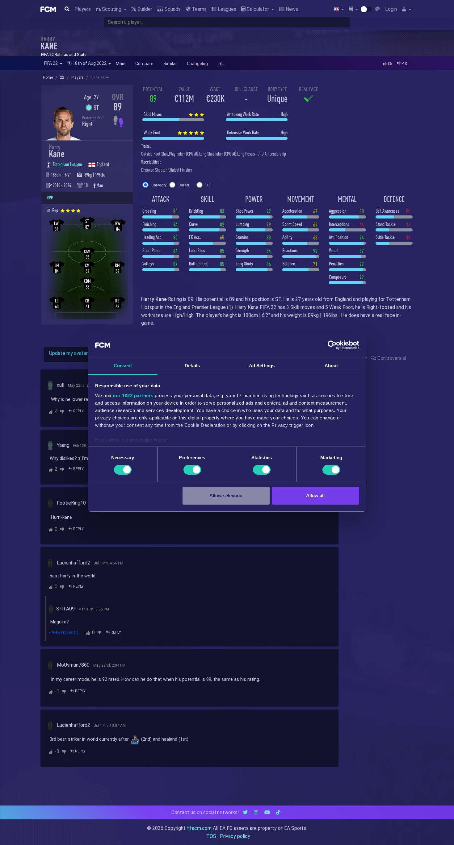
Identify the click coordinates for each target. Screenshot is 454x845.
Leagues (226, 9)
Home (48, 77)
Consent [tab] (123, 365)
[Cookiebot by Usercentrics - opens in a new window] (332, 345)
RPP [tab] (50, 197)
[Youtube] (267, 812)
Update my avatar (68, 353)
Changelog (197, 63)
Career (184, 185)
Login (391, 9)
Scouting (112, 9)
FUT (208, 185)
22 (62, 77)
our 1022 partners (133, 395)
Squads (172, 9)
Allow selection (225, 495)
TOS (211, 836)
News (291, 9)
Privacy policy (235, 836)
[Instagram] (256, 812)
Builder (144, 9)
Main (120, 63)
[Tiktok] (278, 812)
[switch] (192, 470)
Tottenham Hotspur (68, 164)
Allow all (315, 495)
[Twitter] (245, 812)
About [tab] (331, 365)
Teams (199, 9)
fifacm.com (199, 828)
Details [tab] (192, 365)
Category (158, 185)
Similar (170, 63)
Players (82, 9)
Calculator (258, 9)
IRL (221, 63)
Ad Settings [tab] (262, 365)
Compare (144, 63)
